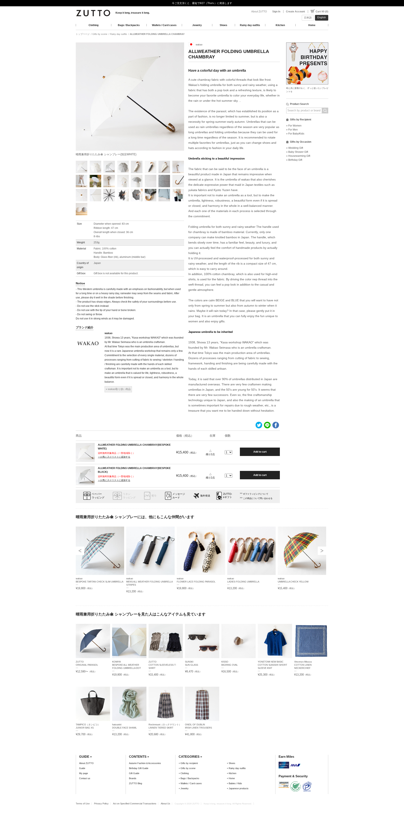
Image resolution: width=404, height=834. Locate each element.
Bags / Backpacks (129, 25)
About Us (165, 803)
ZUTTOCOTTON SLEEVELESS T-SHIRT (162, 664)
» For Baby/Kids (295, 133)
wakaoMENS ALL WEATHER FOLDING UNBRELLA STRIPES (149, 581)
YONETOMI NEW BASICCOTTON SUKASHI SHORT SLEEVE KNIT (272, 664)
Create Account (295, 11)
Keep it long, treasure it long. (133, 12)
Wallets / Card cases (164, 25)
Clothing (93, 25)
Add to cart (260, 451)
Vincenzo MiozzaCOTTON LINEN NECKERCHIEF (303, 664)
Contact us (84, 778)
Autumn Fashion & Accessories (145, 763)
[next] (322, 551)
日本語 (308, 17)
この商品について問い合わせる (257, 498)
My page (83, 773)
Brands (132, 778)
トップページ (83, 34)
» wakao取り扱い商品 (118, 389)
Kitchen (280, 25)
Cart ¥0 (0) (322, 11)
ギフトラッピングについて (255, 494)
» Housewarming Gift (298, 155)
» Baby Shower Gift (297, 151)
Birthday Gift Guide (138, 768)
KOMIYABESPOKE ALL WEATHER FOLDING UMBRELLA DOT (126, 664)
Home (311, 25)
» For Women (294, 125)
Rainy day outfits (250, 25)
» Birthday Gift (294, 159)
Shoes (223, 25)
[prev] (80, 551)
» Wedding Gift (294, 147)
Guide (82, 768)
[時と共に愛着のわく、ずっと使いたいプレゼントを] (307, 41)
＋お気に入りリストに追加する (114, 457)
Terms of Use (83, 803)
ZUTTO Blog (135, 783)
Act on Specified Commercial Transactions (134, 803)
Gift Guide (134, 773)
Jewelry (197, 25)
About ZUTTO (259, 11)
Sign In (276, 11)
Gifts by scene (99, 34)
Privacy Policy (101, 803)
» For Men (292, 129)
